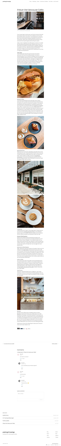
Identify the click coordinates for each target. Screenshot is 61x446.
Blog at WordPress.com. (55, 443)
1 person (23, 358)
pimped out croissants (38, 105)
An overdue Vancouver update (9, 343)
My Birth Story (6, 415)
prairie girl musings (7, 1)
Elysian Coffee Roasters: (22, 236)
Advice (38, 1)
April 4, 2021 (22, 362)
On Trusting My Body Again (8, 418)
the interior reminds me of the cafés (26, 267)
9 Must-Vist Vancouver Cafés (9, 423)
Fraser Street (25, 249)
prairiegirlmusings (22, 30)
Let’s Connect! (55, 1)
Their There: (19, 52)
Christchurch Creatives (44, 1)
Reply (22, 368)
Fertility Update (54, 343)
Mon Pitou (31, 151)
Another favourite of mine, (29, 231)
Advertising (34, 1)
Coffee (29, 30)
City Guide (26, 30)
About (31, 1)
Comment (41, 399)
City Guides (51, 1)
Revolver (19, 313)
